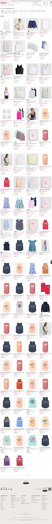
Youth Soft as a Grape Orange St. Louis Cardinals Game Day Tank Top (45, 121)
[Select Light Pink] (4, 76)
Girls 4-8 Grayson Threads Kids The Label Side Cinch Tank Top (19, 189)
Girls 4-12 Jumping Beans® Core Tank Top (31, 144)
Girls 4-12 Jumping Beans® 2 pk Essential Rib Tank (32, 211)
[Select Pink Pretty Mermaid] (27, 142)
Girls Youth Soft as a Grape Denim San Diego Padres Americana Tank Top (31, 314)
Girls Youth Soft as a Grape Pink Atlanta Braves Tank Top (6, 335)
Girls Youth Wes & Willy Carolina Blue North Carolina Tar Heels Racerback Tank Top (19, 429)
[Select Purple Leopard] (19, 53)
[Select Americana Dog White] (3, 231)
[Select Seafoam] (40, 314)
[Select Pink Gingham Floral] (14, 231)
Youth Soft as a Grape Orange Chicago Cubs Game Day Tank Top (6, 314)
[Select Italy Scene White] (14, 31)
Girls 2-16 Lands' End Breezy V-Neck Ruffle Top (19, 233)
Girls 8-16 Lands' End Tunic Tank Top (31, 276)
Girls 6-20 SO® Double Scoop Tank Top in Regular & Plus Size (6, 33)
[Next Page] (27, 475)
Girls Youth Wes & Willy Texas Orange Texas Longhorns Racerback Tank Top (45, 275)
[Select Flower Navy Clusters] (28, 31)
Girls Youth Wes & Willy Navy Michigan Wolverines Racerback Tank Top (6, 429)
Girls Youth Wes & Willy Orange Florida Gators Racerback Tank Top (19, 391)
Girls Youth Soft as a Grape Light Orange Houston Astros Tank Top (19, 354)
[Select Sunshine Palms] (9, 53)
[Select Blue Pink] (14, 142)
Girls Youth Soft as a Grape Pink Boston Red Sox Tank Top (45, 142)
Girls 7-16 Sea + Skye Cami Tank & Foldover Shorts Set (44, 335)
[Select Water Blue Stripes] (15, 209)
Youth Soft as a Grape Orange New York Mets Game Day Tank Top (6, 142)
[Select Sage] (9, 31)
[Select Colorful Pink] (30, 31)
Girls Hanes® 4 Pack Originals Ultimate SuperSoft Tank (19, 144)
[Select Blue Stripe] (15, 31)
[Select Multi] (15, 142)
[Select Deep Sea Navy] (1, 252)
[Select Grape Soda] (8, 31)
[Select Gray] (40, 99)
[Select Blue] (41, 99)
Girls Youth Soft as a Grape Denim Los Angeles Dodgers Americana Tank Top (32, 354)
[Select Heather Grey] (30, 409)
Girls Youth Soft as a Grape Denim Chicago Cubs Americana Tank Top (19, 295)
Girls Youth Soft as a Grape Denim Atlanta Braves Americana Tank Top (7, 354)
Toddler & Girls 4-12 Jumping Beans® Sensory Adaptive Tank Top (44, 210)
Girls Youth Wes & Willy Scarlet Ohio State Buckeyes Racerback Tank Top (7, 189)
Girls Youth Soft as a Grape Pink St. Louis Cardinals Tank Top (45, 354)
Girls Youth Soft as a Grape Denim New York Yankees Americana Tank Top (6, 275)
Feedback (51, 262)
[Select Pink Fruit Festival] (30, 142)
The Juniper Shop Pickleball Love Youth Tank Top (32, 449)
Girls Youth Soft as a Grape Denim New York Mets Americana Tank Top (6, 410)
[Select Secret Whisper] (32, 76)
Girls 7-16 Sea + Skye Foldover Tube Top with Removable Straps (32, 168)
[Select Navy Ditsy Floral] (15, 231)
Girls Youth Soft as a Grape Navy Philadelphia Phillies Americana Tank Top (19, 253)
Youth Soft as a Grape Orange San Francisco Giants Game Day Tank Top (19, 448)
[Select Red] (27, 409)
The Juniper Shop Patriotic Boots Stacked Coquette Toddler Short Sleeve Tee (45, 316)
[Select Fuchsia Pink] (6, 252)
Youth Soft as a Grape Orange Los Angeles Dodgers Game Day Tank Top (19, 275)
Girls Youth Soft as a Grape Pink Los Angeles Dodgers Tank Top (6, 295)
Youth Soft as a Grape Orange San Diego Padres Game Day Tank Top (32, 429)
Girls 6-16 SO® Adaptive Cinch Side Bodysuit (6, 233)
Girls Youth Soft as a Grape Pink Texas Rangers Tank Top (44, 391)
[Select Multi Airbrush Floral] (28, 142)
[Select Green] (3, 166)
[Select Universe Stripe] (3, 53)
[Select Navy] (1, 76)
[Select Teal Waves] (15, 53)
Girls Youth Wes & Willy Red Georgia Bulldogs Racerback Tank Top (44, 232)
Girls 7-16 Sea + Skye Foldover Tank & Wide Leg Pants (45, 253)
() (30, 36)
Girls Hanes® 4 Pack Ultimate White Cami (6, 120)
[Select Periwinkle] (14, 166)
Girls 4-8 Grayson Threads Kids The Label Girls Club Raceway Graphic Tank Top (32, 232)
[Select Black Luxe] (1, 31)
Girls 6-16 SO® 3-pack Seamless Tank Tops (19, 121)
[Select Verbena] (3, 252)
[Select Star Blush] (28, 209)
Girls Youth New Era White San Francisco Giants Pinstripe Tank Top (19, 314)
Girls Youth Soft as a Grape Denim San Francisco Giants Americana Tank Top (44, 448)
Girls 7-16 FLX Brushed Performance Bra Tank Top (32, 78)
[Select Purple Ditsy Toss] (27, 31)
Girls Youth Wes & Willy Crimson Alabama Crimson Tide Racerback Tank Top (19, 468)
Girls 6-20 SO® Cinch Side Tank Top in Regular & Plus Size (19, 33)
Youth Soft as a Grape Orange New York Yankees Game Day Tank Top (19, 410)
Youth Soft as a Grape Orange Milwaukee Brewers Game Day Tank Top (6, 372)
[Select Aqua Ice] (4, 252)
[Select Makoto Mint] (27, 76)
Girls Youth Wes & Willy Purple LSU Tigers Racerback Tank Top (7, 468)
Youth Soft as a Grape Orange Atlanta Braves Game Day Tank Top (44, 429)
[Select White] (3, 76)
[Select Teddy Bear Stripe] (8, 53)
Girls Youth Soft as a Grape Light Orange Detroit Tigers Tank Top (6, 391)
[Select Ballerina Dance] (30, 121)
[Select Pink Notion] (30, 209)
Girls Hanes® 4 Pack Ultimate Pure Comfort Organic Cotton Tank (44, 53)
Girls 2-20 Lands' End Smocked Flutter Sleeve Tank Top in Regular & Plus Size (32, 253)
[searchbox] (20, 3)
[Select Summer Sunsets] (11, 53)
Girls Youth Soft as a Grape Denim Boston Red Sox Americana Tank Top (20, 335)
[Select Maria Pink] (4, 31)
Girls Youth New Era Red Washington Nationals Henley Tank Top (44, 295)
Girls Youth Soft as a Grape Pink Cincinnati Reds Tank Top (31, 295)
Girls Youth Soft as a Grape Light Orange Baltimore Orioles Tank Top (45, 167)
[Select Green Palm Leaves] (20, 209)
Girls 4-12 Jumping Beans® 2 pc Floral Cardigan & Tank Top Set (31, 33)
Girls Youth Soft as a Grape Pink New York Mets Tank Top (19, 372)
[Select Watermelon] (6, 53)
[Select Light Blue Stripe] (3, 209)
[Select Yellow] (28, 166)
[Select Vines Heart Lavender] (4, 209)
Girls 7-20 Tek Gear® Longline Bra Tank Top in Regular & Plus (19, 76)
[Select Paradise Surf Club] (4, 53)
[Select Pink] (40, 76)
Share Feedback (26, 483)
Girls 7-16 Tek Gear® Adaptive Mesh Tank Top (20, 168)
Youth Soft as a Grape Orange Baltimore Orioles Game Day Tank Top (45, 372)
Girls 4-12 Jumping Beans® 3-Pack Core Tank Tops (32, 189)
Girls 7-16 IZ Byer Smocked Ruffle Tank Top (19, 100)
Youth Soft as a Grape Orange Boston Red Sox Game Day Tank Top (31, 372)
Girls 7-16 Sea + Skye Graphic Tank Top (45, 77)
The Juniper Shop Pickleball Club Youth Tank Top (6, 449)
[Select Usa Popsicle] (1, 53)
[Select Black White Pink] (27, 99)
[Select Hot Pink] (17, 209)
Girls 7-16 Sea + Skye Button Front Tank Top (45, 101)
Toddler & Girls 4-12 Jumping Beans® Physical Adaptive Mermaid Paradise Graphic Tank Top (44, 189)
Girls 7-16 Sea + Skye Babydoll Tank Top (6, 77)
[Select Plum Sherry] (28, 121)
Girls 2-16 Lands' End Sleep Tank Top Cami (6, 254)
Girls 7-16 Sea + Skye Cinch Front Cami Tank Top (6, 168)
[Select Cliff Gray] (28, 76)
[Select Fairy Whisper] (3, 31)
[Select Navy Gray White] (28, 99)
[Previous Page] (23, 475)
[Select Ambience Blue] (27, 121)
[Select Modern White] (6, 31)
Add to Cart (28, 57)
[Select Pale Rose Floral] (1, 209)
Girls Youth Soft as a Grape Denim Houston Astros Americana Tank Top (44, 410)
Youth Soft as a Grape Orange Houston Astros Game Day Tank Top (32, 335)
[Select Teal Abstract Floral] (19, 209)
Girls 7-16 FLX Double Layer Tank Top (31, 122)
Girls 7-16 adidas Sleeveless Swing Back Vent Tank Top (6, 100)
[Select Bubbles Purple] (6, 209)
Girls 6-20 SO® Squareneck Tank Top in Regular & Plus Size (6, 55)
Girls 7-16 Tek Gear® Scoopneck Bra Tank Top (19, 55)
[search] (8, 2)
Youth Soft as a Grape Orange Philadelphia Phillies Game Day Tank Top (32, 391)
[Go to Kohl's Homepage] (4, 2)
